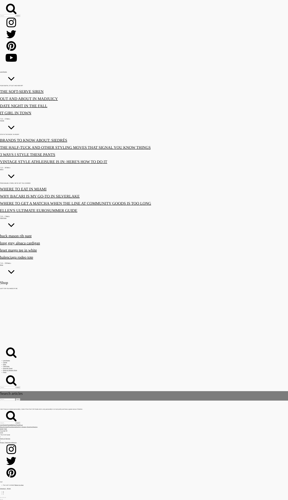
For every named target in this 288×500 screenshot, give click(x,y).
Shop (1, 265)
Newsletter (15, 427)
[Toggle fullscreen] (2, 497)
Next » (8, 118)
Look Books (3, 72)
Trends (2, 120)
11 (5, 118)
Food (21, 425)
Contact (6, 427)
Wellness (13, 425)
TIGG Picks (3, 218)
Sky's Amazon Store (24, 427)
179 (6, 263)
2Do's (1, 169)
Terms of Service (5, 438)
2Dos (4, 364)
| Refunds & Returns (10, 442)
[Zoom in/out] (0, 497)
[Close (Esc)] (5, 497)
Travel (18, 425)
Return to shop (19, 485)
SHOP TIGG (3, 429)
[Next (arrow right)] (2, 499)
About (2, 427)
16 (5, 167)
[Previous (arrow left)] (0, 499)
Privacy (2, 442)
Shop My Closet (7, 368)
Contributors (34, 427)
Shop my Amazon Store (10, 370)
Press (4, 372)
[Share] (3, 497)
